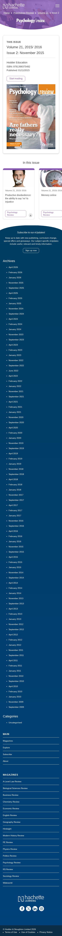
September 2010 (16, 681)
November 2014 (16, 572)
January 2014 (15, 593)
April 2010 (13, 686)
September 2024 (16, 314)
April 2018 (13, 479)
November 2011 (16, 650)
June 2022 (13, 371)
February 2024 (15, 324)
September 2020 (16, 422)
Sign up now (31, 250)
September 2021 (16, 396)
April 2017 (13, 505)
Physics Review (10, 849)
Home (7, 13)
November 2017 (16, 495)
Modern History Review (13, 835)
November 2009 (16, 702)
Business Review (10, 795)
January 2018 (15, 490)
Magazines (8, 741)
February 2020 (15, 433)
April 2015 (13, 557)
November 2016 (16, 521)
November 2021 (16, 391)
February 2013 (15, 614)
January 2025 (15, 303)
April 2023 (13, 345)
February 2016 (15, 536)
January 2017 (15, 515)
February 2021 (15, 407)
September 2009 (16, 707)
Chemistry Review (11, 802)
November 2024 (16, 308)
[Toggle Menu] (57, 6)
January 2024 (15, 329)
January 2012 (15, 645)
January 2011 (15, 671)
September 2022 (16, 365)
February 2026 (15, 272)
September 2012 (16, 629)
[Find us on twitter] (28, 908)
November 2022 (16, 360)
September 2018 (16, 474)
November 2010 (16, 676)
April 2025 (13, 293)
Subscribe (7, 754)
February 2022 (15, 381)
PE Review (8, 842)
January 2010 (15, 697)
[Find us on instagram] (41, 908)
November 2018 (16, 469)
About (5, 761)
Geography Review (11, 822)
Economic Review (11, 808)
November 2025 (16, 283)
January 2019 (15, 464)
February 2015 (15, 562)
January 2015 (15, 567)
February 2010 (15, 691)
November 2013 (16, 598)
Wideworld (7, 883)
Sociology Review (11, 876)
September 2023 (16, 339)
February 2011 (15, 665)
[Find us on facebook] (22, 908)
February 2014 (15, 588)
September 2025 (16, 288)
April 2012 (13, 634)
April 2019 (13, 453)
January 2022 (15, 386)
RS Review (8, 869)
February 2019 (15, 459)
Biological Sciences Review (15, 788)
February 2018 (15, 484)
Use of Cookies (28, 932)
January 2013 (15, 619)
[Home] (14, 6)
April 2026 (13, 267)
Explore (6, 747)
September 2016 (16, 526)
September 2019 (16, 448)
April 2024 (13, 319)
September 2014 (16, 578)
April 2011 (13, 660)
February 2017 (15, 510)
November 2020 (16, 417)
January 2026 (15, 277)
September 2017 (16, 500)
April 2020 (13, 427)
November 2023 (16, 334)
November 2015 (16, 546)
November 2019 (16, 443)
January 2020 (15, 438)
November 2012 (16, 624)
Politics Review (9, 856)
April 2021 (13, 402)
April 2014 (13, 583)
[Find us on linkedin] (34, 908)
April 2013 (13, 609)
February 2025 (15, 298)
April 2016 (13, 531)
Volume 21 (43, 13)
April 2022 (13, 376)
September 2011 (16, 655)
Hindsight (7, 829)
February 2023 (15, 350)
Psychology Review (24, 13)
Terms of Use (11, 932)
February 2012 (15, 640)
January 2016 (15, 541)
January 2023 (15, 355)
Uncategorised (15, 722)
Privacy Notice (46, 932)
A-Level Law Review (12, 781)
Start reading (15, 78)
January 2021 (15, 412)
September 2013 (16, 603)
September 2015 (16, 552)
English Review (10, 815)
